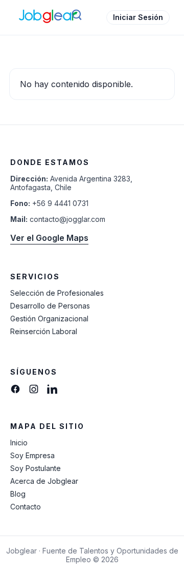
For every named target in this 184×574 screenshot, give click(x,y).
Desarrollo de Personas (50, 305)
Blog (18, 493)
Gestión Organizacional (49, 318)
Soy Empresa (32, 455)
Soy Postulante (35, 468)
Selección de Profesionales (57, 293)
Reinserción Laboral (43, 331)
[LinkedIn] (52, 389)
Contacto (25, 506)
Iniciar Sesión (138, 17)
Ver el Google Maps (49, 238)
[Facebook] (15, 389)
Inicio (19, 442)
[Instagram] (34, 389)
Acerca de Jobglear (44, 481)
